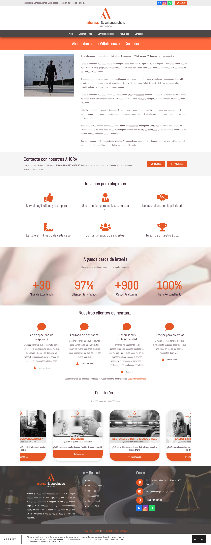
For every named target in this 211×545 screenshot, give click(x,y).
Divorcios (91, 480)
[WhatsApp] (170, 3)
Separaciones (93, 495)
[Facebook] (159, 3)
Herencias (91, 490)
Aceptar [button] (199, 539)
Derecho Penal (93, 501)
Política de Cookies (109, 530)
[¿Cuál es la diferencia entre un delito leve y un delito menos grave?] (97, 426)
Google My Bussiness (137, 378)
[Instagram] (164, 3)
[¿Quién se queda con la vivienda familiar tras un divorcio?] (40, 426)
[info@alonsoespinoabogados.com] (141, 491)
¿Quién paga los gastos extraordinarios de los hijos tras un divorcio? (153, 448)
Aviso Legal (95, 530)
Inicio (86, 530)
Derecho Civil (93, 506)
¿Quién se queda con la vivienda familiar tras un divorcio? (39, 447)
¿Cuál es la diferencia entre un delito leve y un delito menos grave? (96, 448)
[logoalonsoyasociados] (105, 18)
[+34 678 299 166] (141, 500)
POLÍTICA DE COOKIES (55, 542)
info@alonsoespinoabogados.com (160, 491)
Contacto (124, 530)
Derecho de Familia (95, 485)
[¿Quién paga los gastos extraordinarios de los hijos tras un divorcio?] (153, 426)
